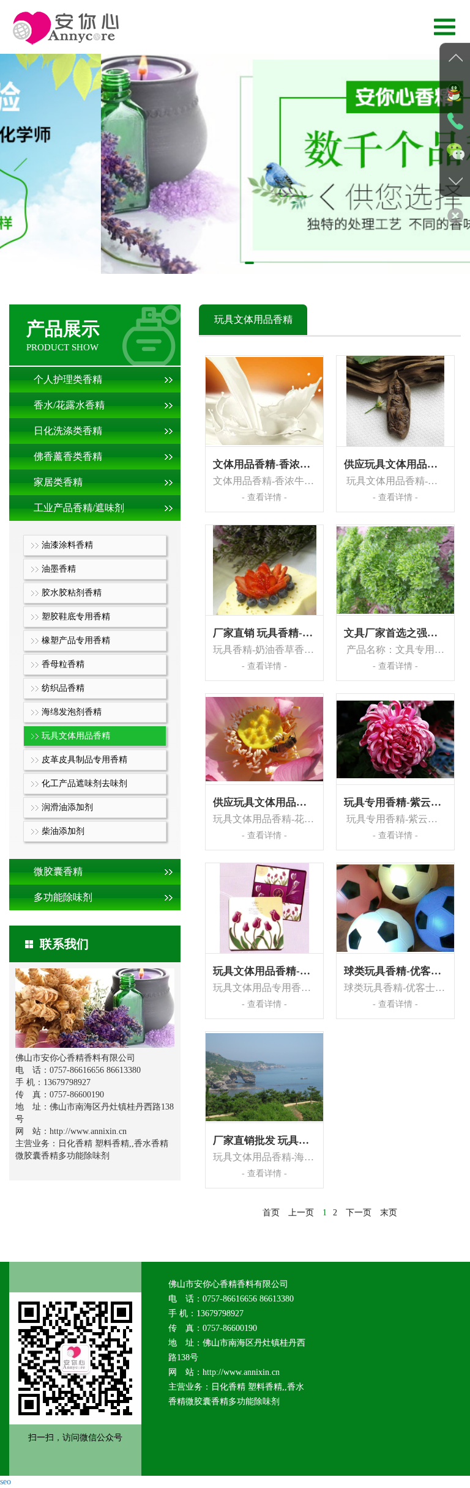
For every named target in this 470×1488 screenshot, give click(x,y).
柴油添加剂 (63, 831)
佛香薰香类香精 (68, 456)
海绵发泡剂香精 (72, 711)
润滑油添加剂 (67, 807)
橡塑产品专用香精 (76, 640)
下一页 (358, 1212)
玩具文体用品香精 (76, 735)
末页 (388, 1212)
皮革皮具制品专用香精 (84, 759)
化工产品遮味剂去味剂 (84, 783)
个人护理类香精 (68, 379)
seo (5, 1481)
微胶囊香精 (58, 871)
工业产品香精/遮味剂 (79, 508)
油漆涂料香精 (67, 545)
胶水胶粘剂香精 (72, 592)
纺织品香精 (63, 688)
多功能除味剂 (63, 897)
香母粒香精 (63, 664)
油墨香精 (59, 568)
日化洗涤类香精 (68, 430)
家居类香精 (58, 482)
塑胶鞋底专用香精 (76, 616)
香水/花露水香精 (69, 405)
